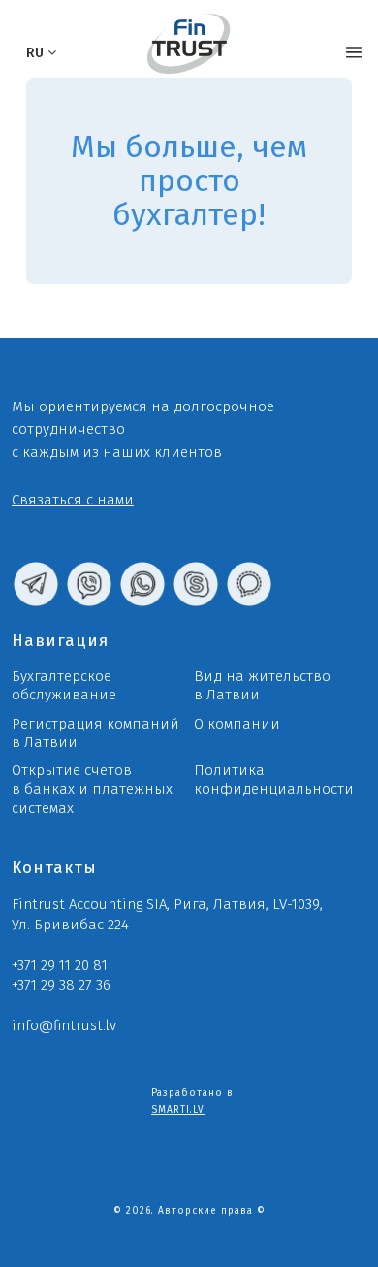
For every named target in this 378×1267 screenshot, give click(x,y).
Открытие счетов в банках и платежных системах (92, 789)
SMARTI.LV (178, 1110)
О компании (237, 723)
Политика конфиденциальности (274, 779)
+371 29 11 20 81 (60, 965)
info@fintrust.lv (64, 1025)
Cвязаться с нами (73, 499)
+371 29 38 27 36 (61, 984)
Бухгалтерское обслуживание (64, 685)
